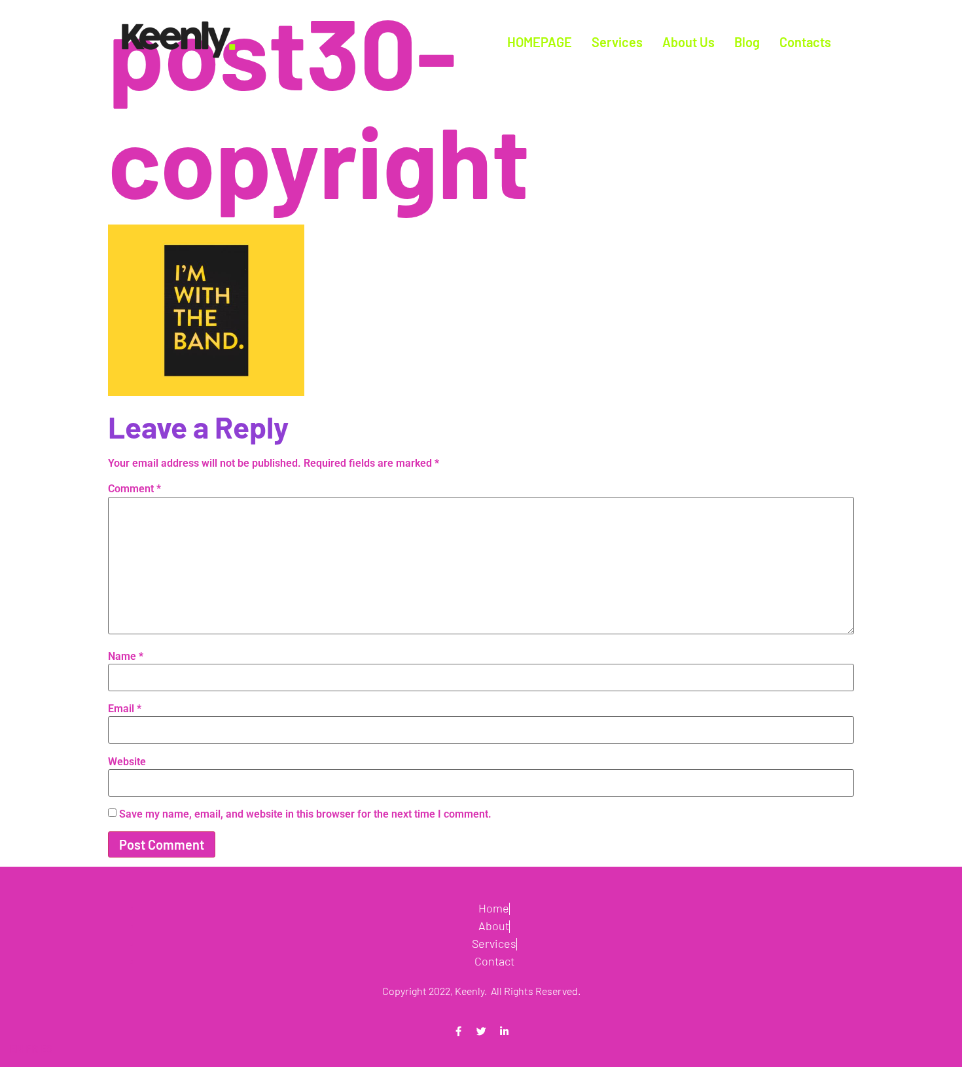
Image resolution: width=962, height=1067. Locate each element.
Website (127, 762)
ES (47, 1049)
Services (617, 42)
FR (32, 1049)
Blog (747, 42)
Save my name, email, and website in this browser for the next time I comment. (305, 814)
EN (16, 1049)
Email (124, 709)
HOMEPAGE (539, 42)
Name (125, 656)
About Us (688, 42)
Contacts (805, 42)
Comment (134, 489)
